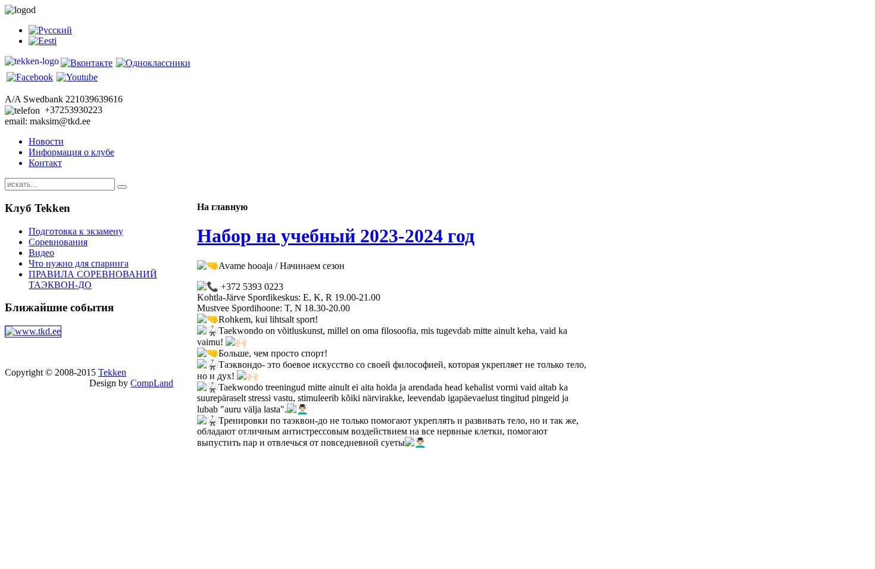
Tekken (112, 372)
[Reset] (122, 187)
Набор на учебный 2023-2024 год (335, 235)
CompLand (151, 383)
